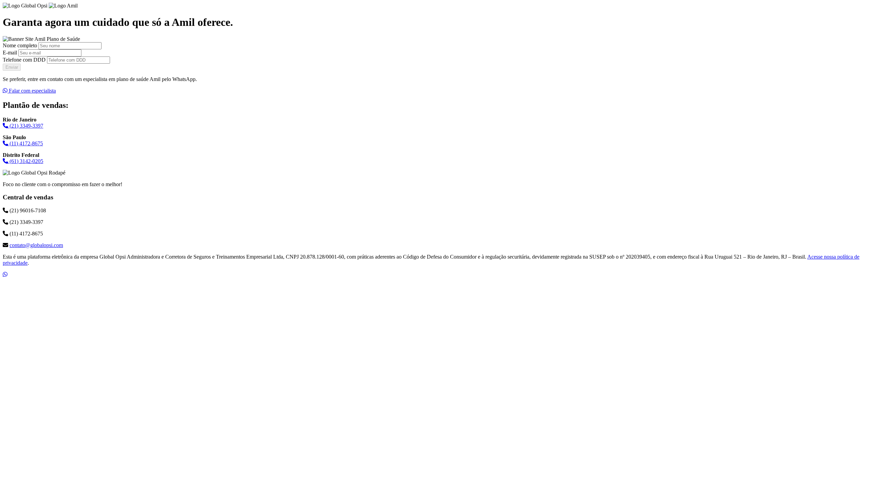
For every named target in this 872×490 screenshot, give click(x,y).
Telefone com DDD (24, 60)
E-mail (10, 52)
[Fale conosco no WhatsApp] (5, 274)
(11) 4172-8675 (25, 143)
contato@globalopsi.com (36, 245)
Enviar (11, 67)
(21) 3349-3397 (25, 126)
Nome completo (20, 45)
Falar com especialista (31, 91)
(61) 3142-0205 (25, 161)
